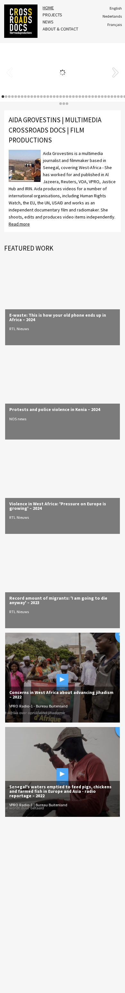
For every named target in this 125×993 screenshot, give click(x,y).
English (116, 8)
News (48, 22)
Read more (19, 224)
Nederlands (112, 16)
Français (114, 24)
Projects (52, 15)
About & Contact (60, 29)
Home (48, 8)
